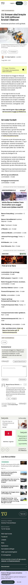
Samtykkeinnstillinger (7, 549)
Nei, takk (19, 582)
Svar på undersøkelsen (7, 582)
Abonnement (5, 566)
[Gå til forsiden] (2, 3)
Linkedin (3, 540)
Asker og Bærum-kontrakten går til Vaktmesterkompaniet (12, 330)
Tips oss (23, 514)
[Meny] (25, 3)
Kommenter (14, 51)
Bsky (2, 543)
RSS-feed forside (6, 534)
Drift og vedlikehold (8, 10)
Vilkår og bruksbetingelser (9, 552)
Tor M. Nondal (5, 529)
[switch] (24, 70)
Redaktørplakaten (14, 561)
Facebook (4, 536)
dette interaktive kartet (10, 135)
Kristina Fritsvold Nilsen (8, 523)
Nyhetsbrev (4, 546)
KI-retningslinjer (6, 555)
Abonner (19, 3)
